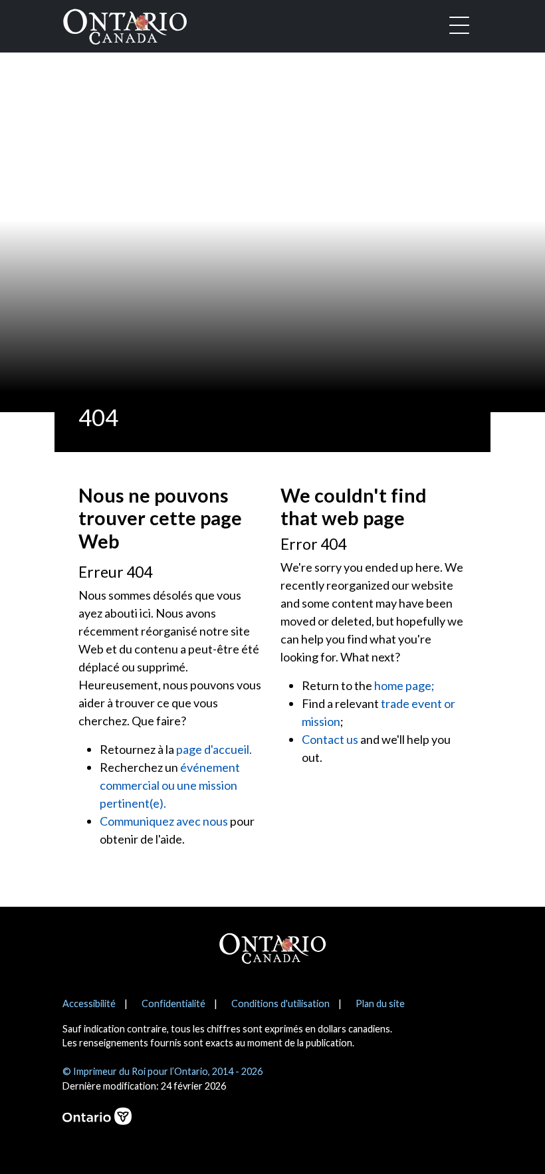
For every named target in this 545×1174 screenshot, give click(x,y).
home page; (404, 685)
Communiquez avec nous (164, 821)
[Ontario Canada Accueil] (124, 24)
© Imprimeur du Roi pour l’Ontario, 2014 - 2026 (162, 1071)
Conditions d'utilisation (280, 1003)
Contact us (330, 739)
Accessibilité (89, 1003)
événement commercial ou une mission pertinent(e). (170, 785)
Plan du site (380, 1003)
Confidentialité (173, 1003)
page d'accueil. (214, 749)
